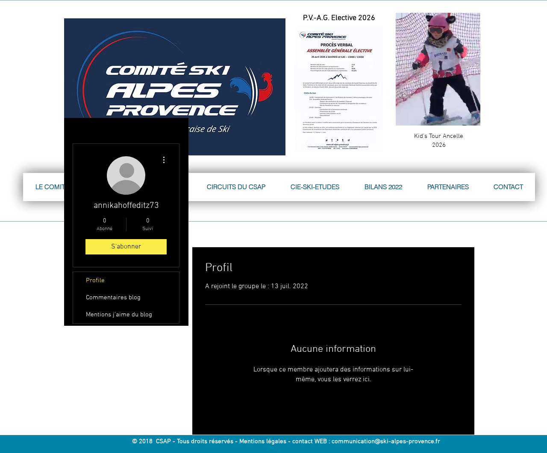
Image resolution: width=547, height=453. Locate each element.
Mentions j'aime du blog (119, 315)
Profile (95, 280)
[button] (469, 116)
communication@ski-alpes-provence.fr (386, 441)
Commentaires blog (113, 297)
